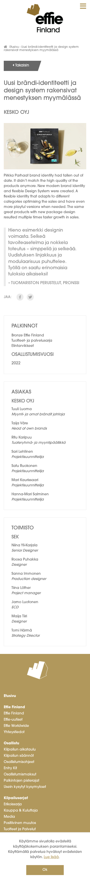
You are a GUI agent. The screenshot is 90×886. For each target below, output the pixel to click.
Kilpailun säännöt (19, 756)
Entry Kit (10, 768)
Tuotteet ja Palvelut (20, 829)
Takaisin (22, 65)
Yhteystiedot (14, 732)
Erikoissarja (13, 804)
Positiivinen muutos (20, 823)
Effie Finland (14, 707)
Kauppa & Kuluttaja (21, 811)
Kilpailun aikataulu (20, 750)
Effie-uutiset (13, 720)
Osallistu (11, 743)
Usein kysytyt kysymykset (25, 787)
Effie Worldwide (16, 726)
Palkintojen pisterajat (21, 781)
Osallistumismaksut (20, 774)
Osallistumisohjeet (19, 762)
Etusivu (14, 47)
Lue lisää (51, 857)
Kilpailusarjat (16, 798)
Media (9, 817)
